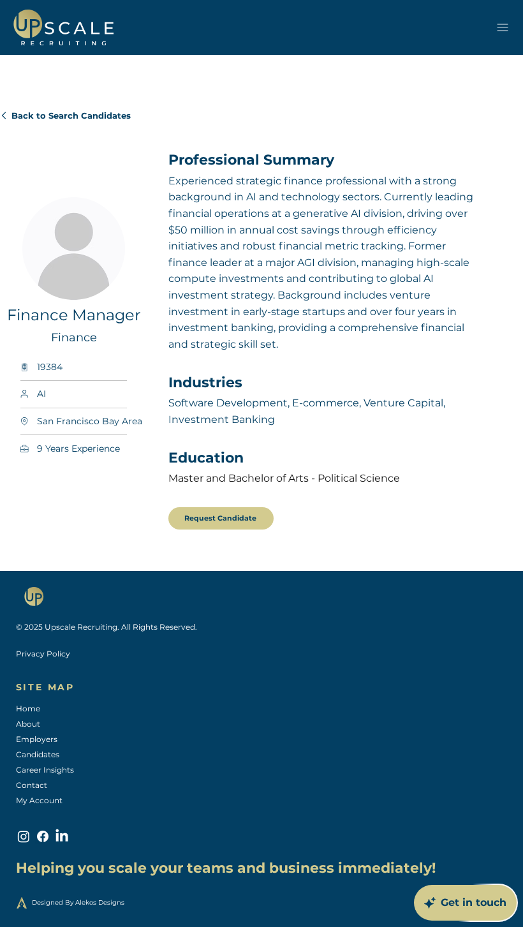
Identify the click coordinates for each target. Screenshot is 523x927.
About (28, 724)
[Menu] (502, 28)
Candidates (37, 754)
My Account (39, 800)
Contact (31, 785)
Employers (36, 739)
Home (28, 708)
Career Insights (45, 770)
